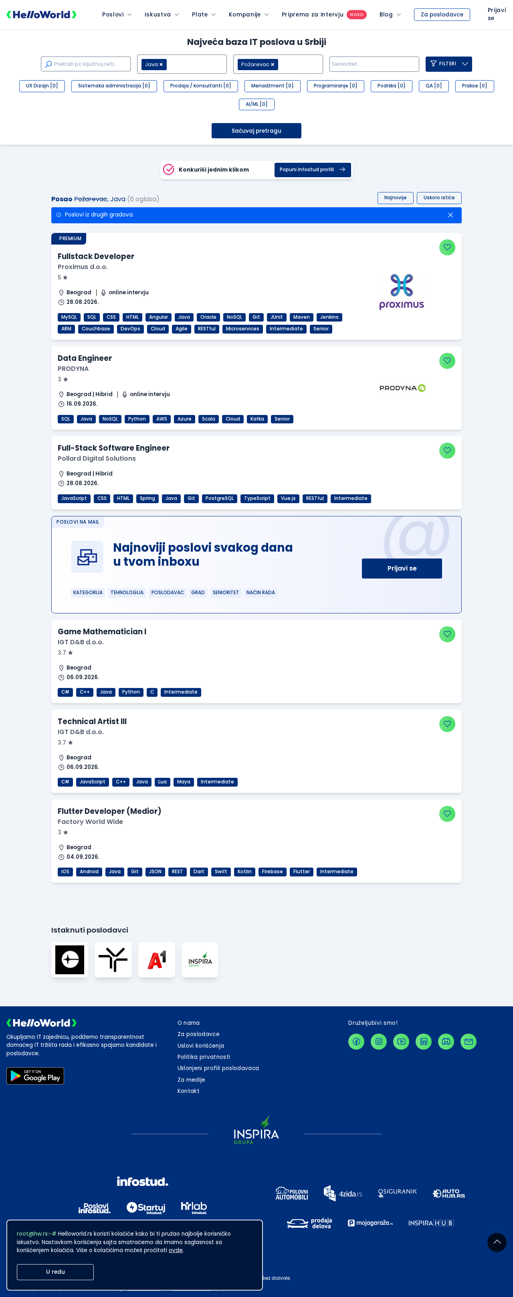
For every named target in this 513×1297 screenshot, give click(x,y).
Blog (386, 14)
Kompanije (245, 14)
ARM (66, 329)
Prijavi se (402, 568)
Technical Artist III (92, 721)
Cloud (158, 329)
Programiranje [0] (335, 86)
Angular (158, 317)
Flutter (301, 871)
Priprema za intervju (313, 14)
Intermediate (286, 329)
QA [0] (434, 86)
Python (137, 419)
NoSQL (234, 317)
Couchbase (96, 329)
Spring (147, 498)
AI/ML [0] (257, 104)
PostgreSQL (220, 498)
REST (177, 871)
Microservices (242, 329)
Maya (183, 782)
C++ (85, 692)
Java (184, 317)
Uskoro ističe (439, 197)
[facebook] (356, 1042)
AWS (161, 419)
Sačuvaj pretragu (256, 131)
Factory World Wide (90, 821)
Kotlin (245, 871)
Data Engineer (85, 358)
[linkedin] (424, 1042)
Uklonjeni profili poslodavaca (218, 1068)
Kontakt (189, 1091)
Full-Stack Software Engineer (114, 448)
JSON (155, 871)
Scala (208, 419)
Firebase (272, 871)
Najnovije (395, 197)
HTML (132, 317)
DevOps (130, 329)
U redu (55, 1272)
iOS (65, 871)
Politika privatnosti (204, 1057)
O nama (189, 1023)
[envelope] (468, 1042)
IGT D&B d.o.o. (81, 642)
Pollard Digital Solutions (97, 458)
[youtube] (401, 1042)
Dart (199, 871)
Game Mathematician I (102, 632)
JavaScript (74, 498)
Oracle (208, 317)
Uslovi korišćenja (201, 1046)
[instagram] (379, 1042)
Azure (185, 419)
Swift (221, 871)
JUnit (277, 317)
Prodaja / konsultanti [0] (200, 86)
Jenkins (329, 317)
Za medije (192, 1080)
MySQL (69, 317)
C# (65, 692)
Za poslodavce (442, 14)
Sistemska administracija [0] (114, 86)
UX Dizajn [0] (42, 86)
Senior (321, 329)
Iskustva (158, 14)
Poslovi (113, 14)
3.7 (63, 653)
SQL (91, 317)
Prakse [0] (474, 86)
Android (89, 871)
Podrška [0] (392, 86)
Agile (182, 329)
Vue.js (288, 498)
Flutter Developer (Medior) (110, 811)
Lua (162, 782)
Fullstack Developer (96, 256)
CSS (111, 317)
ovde (176, 1250)
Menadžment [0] (272, 86)
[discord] (446, 1042)
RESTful (207, 329)
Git (256, 317)
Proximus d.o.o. (83, 266)
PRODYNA (73, 368)
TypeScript (257, 498)
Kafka (257, 419)
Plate (200, 14)
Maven (301, 317)
